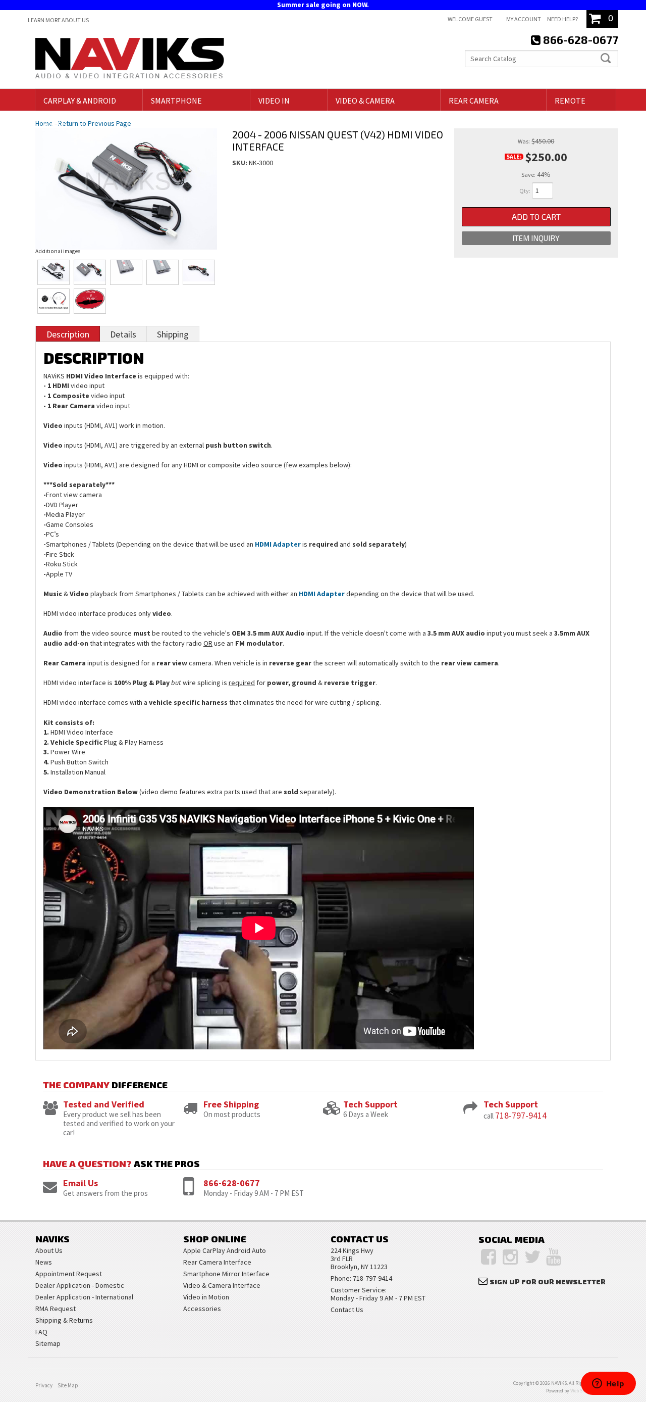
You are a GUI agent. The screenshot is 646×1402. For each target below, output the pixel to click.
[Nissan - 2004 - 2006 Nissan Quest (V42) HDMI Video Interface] (126, 178)
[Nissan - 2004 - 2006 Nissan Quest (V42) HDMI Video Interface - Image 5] (199, 272)
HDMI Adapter (278, 544)
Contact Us (347, 1309)
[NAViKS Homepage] (129, 59)
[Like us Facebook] (488, 1257)
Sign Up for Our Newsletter (548, 1281)
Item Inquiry (536, 238)
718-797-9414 (521, 1115)
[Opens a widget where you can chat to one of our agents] (608, 1384)
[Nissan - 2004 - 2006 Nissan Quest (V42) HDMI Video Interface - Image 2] (90, 272)
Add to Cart (536, 216)
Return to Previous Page (94, 123)
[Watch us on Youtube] (553, 1257)
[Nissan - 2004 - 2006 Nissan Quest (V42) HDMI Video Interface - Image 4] (163, 272)
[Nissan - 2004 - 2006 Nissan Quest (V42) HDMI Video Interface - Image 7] (90, 301)
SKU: (240, 162)
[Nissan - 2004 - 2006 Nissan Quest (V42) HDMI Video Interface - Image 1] (54, 272)
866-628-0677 (231, 1183)
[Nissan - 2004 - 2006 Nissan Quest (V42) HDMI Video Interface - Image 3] (126, 272)
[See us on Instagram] (510, 1257)
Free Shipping (231, 1104)
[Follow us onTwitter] (532, 1257)
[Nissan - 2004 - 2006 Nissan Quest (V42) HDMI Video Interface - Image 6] (54, 301)
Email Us (80, 1183)
